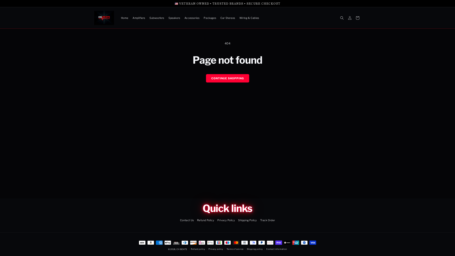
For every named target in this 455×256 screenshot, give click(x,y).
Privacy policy (215, 249)
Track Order (267, 220)
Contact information (276, 249)
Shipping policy (255, 249)
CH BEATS (182, 249)
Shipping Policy (247, 220)
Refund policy (198, 249)
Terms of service (235, 249)
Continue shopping (227, 78)
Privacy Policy (226, 220)
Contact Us (187, 220)
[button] (342, 18)
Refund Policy (205, 220)
